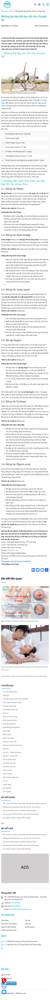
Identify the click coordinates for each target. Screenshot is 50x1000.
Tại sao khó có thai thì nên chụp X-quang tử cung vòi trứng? (24, 676)
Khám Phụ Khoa (8, 738)
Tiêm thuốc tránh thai (10, 777)
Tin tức (5, 781)
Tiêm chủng (7, 770)
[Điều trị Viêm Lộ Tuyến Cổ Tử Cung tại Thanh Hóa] (25, 602)
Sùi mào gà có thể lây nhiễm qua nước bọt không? (21, 814)
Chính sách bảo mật (8, 930)
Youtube (6, 975)
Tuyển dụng (7, 784)
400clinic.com (13, 550)
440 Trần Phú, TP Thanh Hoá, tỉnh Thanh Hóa (24, 945)
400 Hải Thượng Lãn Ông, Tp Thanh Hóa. (22, 941)
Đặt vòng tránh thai (10, 720)
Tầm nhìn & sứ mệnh (9, 924)
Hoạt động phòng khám (11, 727)
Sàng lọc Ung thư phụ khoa (12, 745)
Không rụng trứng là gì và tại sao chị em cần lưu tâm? (22, 807)
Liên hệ (28, 924)
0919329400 (15, 903)
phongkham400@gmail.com (20, 909)
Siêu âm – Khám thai (10, 756)
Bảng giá (6, 695)
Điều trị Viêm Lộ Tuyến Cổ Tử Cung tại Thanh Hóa (19, 621)
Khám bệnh (7, 735)
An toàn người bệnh (10, 692)
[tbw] (9, 983)
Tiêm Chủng (7, 774)
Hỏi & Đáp (6, 731)
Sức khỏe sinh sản (9, 767)
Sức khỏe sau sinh (9, 763)
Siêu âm (6, 749)
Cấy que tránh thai (9, 706)
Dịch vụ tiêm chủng (10, 717)
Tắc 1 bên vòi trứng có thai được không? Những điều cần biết (25, 803)
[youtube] (35, 4)
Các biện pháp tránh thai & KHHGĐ (15, 699)
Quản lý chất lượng (8, 927)
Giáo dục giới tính (9, 724)
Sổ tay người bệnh (9, 760)
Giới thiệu (5, 921)
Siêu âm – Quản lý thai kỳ (12, 752)
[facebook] (39, 4)
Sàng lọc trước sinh (10, 742)
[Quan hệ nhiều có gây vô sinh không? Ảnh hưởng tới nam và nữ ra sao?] (25, 645)
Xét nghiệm (7, 788)
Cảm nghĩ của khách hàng (12, 702)
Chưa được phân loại (10, 710)
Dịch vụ (5, 713)
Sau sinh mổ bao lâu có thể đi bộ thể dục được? (20, 811)
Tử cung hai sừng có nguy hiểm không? (17, 818)
